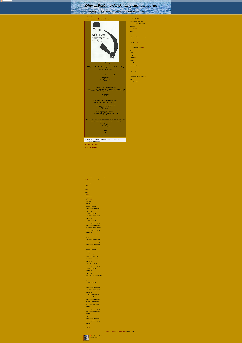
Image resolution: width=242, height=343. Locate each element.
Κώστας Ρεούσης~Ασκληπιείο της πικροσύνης (120, 5)
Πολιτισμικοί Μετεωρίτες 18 (91, 213)
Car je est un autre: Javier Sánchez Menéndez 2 (94, 275)
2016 (86, 194)
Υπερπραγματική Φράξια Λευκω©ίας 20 (93, 228)
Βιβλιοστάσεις (133, 28)
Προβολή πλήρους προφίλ (94, 337)
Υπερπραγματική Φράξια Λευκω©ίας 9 (93, 299)
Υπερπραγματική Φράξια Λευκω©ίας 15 (93, 246)
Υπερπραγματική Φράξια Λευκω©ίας (94, 141)
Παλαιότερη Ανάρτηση (122, 176)
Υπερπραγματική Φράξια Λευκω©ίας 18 (93, 239)
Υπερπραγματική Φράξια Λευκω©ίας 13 (93, 265)
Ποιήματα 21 (88, 297)
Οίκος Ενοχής (133, 42)
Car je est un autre (134, 81)
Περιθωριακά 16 (89, 232)
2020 (86, 187)
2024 (86, 185)
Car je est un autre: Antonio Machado (92, 304)
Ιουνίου (87, 327)
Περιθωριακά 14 (89, 261)
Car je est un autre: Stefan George (92, 256)
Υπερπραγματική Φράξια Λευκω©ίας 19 (93, 230)
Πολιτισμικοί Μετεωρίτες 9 (91, 308)
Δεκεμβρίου (88, 196)
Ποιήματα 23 (88, 277)
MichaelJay (128, 331)
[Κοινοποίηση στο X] (116, 139)
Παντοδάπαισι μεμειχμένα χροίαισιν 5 (92, 296)
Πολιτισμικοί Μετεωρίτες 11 (91, 282)
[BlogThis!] (115, 139)
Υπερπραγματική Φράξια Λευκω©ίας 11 (93, 287)
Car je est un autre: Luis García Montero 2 (93, 284)
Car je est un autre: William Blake (92, 235)
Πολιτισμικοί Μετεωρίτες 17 (91, 220)
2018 (86, 191)
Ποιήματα (132, 33)
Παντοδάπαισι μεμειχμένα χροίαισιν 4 (92, 301)
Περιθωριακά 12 (89, 273)
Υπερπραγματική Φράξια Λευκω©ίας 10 (93, 289)
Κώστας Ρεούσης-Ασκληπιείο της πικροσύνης (99, 335)
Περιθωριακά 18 (89, 211)
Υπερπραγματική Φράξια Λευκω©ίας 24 (93, 215)
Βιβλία (132, 52)
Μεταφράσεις (133, 62)
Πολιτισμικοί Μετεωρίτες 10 (91, 290)
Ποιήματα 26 (88, 222)
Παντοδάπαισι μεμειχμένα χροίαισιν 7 (92, 285)
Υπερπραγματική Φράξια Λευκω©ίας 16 (93, 244)
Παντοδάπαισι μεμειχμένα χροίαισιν (137, 76)
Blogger (134, 331)
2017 (86, 192)
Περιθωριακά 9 (88, 306)
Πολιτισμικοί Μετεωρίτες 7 (91, 320)
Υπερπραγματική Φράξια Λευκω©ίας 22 (93, 223)
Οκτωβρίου (88, 199)
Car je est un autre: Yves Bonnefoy (92, 258)
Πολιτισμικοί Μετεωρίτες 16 (91, 234)
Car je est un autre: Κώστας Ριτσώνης (92, 254)
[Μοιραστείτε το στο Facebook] (117, 139)
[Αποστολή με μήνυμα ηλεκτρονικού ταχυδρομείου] (113, 139)
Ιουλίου (87, 205)
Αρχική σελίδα (104, 176)
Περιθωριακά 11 (89, 278)
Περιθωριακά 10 (89, 292)
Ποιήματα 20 (88, 302)
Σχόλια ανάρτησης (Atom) (94, 179)
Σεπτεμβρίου (88, 201)
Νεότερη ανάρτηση (88, 176)
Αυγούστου (88, 203)
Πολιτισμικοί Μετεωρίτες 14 (91, 259)
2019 (86, 189)
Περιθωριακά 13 (89, 270)
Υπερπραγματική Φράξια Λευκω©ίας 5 (93, 321)
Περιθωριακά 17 (89, 218)
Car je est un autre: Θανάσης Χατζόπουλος (93, 227)
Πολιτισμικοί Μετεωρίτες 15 (91, 249)
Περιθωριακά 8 (88, 313)
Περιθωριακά (133, 71)
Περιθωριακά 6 (88, 323)
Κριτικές (132, 57)
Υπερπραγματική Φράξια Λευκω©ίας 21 (93, 225)
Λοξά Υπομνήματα (134, 18)
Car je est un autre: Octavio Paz (91, 263)
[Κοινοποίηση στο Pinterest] (118, 139)
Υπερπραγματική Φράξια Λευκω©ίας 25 (93, 208)
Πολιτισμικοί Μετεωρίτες (135, 66)
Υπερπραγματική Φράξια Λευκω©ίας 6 (93, 318)
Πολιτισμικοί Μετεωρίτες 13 (91, 268)
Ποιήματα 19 (88, 325)
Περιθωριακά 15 (89, 247)
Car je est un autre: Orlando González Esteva (94, 242)
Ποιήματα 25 (88, 237)
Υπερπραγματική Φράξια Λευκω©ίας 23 (93, 216)
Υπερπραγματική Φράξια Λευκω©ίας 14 (93, 253)
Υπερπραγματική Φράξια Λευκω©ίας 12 (93, 266)
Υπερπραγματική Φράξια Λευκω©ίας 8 (93, 309)
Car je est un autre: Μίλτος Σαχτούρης (92, 210)
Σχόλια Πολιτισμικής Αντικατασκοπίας (138, 23)
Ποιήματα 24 (88, 251)
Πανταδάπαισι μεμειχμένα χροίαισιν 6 (92, 294)
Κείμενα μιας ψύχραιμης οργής (136, 47)
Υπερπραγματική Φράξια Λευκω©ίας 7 (93, 311)
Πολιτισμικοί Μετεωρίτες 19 (91, 206)
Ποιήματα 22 (88, 280)
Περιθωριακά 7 (88, 316)
